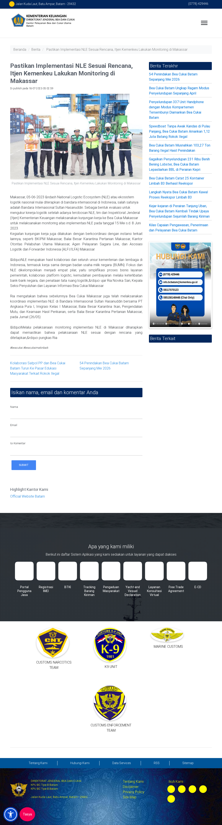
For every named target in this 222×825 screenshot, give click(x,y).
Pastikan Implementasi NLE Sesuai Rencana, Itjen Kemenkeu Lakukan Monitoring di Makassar (117, 49)
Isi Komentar (18, 443)
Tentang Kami (133, 781)
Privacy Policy (133, 792)
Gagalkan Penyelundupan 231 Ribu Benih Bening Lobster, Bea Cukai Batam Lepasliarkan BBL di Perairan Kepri (179, 164)
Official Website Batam (27, 496)
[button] (10, 814)
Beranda (19, 49)
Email (13, 425)
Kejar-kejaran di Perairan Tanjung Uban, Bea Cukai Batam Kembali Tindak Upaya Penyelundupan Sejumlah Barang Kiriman (179, 211)
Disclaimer (131, 787)
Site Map (129, 797)
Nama (14, 406)
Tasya (27, 814)
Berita (35, 49)
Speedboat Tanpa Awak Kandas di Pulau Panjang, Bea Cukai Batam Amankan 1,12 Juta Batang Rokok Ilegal (179, 131)
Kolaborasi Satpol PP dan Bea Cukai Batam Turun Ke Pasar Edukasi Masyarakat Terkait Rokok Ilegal (37, 368)
